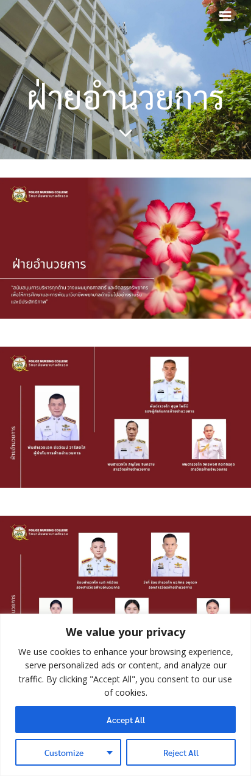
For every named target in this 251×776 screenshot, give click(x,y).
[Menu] (225, 16)
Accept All (126, 719)
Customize (63, 752)
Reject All (181, 752)
